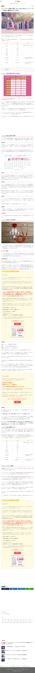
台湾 (23, 3)
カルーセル (13, 619)
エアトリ (30, 45)
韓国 (17, 3)
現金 (8, 622)
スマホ (23, 619)
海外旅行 (12, 3)
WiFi (3, 619)
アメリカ (3, 6)
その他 (9, 619)
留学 (11, 622)
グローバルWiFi (6, 365)
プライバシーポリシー (17, 669)
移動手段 (18, 622)
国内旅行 (15, 3)
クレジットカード (18, 619)
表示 (8, 69)
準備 (3, 622)
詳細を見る (17, 323)
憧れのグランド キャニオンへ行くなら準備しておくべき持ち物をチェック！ (17, 650)
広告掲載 (23, 669)
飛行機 (30, 622)
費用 (6, 586)
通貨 (24, 622)
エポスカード (25, 57)
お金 (5, 619)
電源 (27, 622)
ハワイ (21, 3)
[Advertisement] (17, 126)
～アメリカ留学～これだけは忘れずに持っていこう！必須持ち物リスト (16, 658)
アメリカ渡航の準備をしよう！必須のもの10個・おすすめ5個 (15, 646)
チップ (27, 619)
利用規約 (12, 669)
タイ (19, 3)
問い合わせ (26, 669)
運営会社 (8, 669)
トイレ (30, 619)
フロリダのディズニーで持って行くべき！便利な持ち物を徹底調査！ (16, 654)
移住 (14, 622)
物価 (5, 622)
